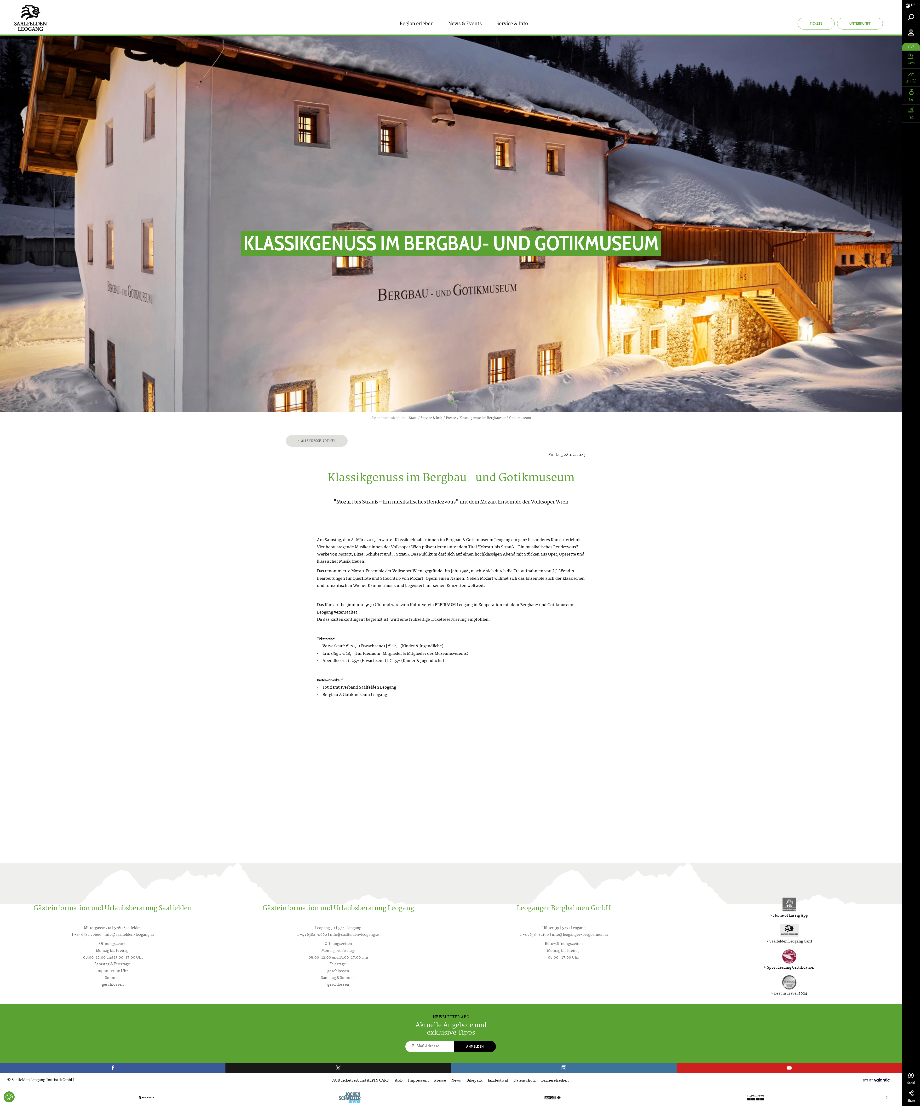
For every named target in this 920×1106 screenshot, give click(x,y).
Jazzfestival (498, 1081)
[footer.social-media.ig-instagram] (564, 1068)
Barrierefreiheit (555, 1081)
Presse (440, 1081)
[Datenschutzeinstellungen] (9, 1096)
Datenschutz (524, 1081)
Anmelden (475, 1046)
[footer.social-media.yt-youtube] (789, 1068)
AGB (398, 1081)
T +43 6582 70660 (86, 935)
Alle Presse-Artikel (317, 441)
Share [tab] (911, 1101)
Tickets (816, 23)
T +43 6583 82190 (534, 935)
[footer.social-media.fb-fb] (112, 1068)
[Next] (887, 1097)
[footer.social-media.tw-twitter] (338, 1068)
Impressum (418, 1081)
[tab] (911, 5)
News (456, 1081)
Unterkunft (860, 23)
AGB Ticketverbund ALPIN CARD (360, 1081)
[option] (451, 1097)
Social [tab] (911, 1083)
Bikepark (474, 1081)
